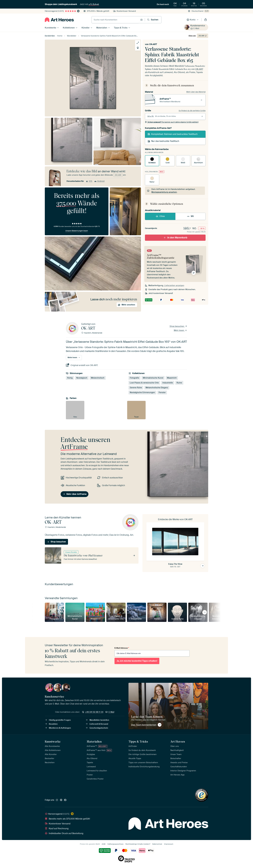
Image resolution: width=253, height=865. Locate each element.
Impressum (168, 844)
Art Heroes (177, 741)
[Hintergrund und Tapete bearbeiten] (137, 48)
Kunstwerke (50, 27)
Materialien (101, 27)
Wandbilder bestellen (99, 720)
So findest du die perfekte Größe (192, 110)
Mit (192, 216)
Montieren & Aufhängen (60, 728)
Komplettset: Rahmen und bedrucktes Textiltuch (174, 134)
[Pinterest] (61, 800)
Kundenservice (197, 25)
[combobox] (115, 19)
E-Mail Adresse (122, 648)
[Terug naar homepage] (59, 19)
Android (100, 181)
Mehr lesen (179, 330)
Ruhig (70, 378)
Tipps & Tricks (120, 27)
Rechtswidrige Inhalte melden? (137, 844)
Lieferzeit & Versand (98, 724)
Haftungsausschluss (115, 844)
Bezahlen (53, 724)
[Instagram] (56, 800)
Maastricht (172, 378)
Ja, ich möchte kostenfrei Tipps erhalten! (137, 661)
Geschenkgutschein (98, 728)
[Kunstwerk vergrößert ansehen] (137, 43)
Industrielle (167, 382)
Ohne (162, 216)
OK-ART (153, 44)
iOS (90, 181)
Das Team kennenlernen (143, 724)
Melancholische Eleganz (157, 387)
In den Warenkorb (177, 237)
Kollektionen (69, 27)
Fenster (162, 392)
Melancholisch (97, 378)
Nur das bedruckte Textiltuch (165, 141)
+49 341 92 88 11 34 (94, 712)
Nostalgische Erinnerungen (142, 392)
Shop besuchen (177, 326)
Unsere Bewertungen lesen (76, 231)
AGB (103, 844)
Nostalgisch (81, 378)
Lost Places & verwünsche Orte (144, 382)
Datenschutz (157, 844)
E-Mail (196, 28)
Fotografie (134, 378)
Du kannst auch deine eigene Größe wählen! (173, 122)
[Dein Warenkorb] (205, 19)
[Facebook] (65, 800)
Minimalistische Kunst (153, 378)
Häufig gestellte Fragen (60, 720)
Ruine (179, 382)
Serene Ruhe (136, 387)
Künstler (86, 27)
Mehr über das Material (196, 92)
